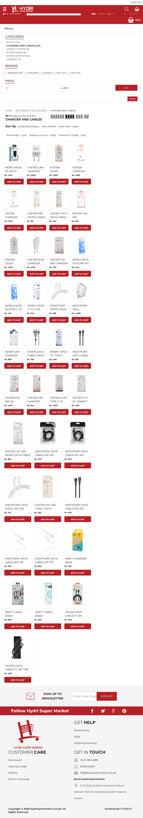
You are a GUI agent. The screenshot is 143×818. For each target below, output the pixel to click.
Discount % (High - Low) (72, 135)
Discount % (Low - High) (42, 135)
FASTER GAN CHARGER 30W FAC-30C (36, 171)
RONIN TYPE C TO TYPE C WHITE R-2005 (59, 355)
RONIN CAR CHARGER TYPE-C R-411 (13, 355)
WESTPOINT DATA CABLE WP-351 (80, 355)
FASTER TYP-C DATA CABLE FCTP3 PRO (59, 217)
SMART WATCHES (16, 55)
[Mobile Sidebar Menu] (5, 9)
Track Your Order (17, 766)
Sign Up (107, 696)
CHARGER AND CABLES (20, 45)
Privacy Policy (82, 730)
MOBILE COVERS (16, 49)
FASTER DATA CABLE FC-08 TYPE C (16, 669)
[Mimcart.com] (126, 808)
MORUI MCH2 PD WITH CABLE (13, 171)
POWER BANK (14, 52)
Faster (30, 72)
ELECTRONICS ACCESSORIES (31, 110)
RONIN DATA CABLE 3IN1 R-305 (36, 355)
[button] (134, 20)
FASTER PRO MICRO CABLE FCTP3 (36, 217)
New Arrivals (49, 126)
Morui (60, 72)
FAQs (77, 736)
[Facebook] (92, 710)
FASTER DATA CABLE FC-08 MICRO (73, 615)
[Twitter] (103, 710)
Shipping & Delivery (85, 743)
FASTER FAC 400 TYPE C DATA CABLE (45, 508)
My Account (15, 760)
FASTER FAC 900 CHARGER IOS (59, 263)
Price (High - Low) (16, 135)
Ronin (74, 72)
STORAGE (11, 59)
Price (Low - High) (69, 126)
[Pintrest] (124, 710)
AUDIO (10, 42)
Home (8, 110)
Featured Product (29, 126)
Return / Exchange (18, 779)
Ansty (46, 72)
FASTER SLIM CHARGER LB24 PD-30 (36, 263)
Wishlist (12, 772)
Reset (132, 98)
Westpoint (14, 72)
